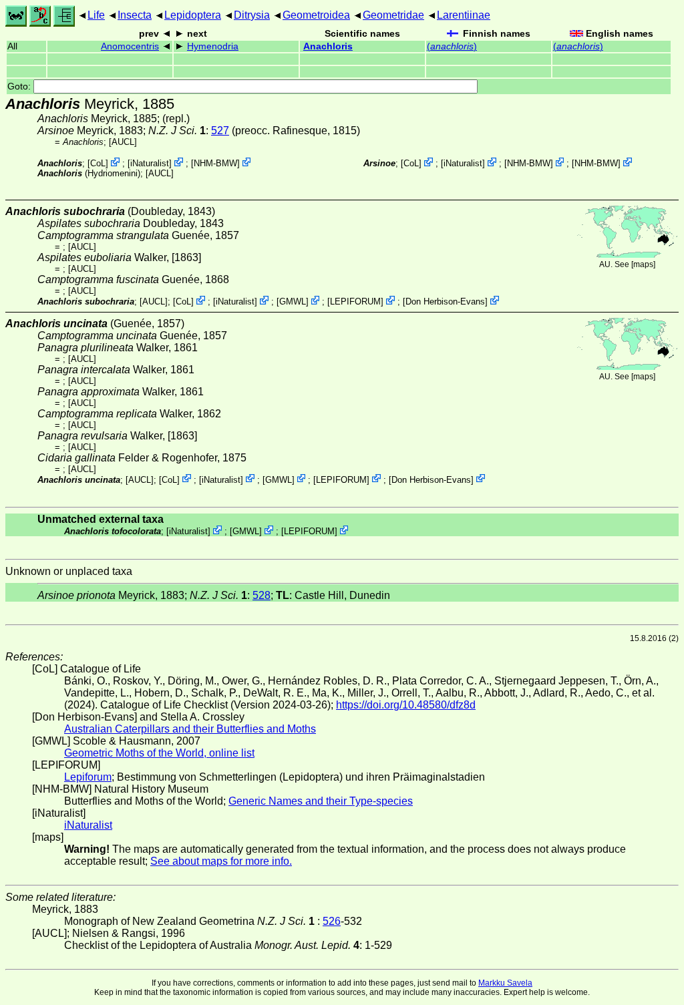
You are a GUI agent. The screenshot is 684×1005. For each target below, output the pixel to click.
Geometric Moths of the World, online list (159, 753)
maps (643, 264)
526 (332, 921)
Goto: (20, 86)
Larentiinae (463, 15)
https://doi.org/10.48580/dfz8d (406, 705)
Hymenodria (212, 46)
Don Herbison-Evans (445, 301)
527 (220, 130)
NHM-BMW (215, 163)
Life (96, 15)
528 (261, 595)
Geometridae (393, 15)
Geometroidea (316, 15)
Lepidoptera (192, 15)
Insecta (135, 15)
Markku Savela (505, 983)
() (452, 46)
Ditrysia (252, 15)
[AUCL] (123, 142)
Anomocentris (130, 46)
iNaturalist (149, 163)
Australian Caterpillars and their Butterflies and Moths (190, 729)
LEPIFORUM (355, 301)
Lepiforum (88, 777)
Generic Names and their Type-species (320, 801)
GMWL (292, 301)
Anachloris (328, 46)
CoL (98, 163)
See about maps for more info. (221, 861)
